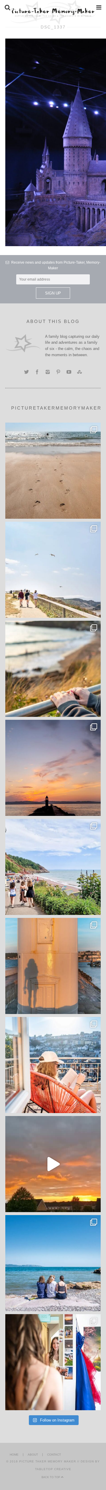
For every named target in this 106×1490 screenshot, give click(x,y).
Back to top (51, 1477)
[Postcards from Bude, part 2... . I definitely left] (53, 471)
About (33, 1454)
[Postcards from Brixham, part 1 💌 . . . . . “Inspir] (53, 1263)
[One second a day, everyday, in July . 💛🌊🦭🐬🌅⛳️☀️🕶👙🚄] (53, 1164)
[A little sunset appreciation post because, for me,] (53, 768)
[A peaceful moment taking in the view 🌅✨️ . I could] (53, 669)
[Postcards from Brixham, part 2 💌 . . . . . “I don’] (53, 867)
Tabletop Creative (53, 1469)
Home (14, 1454)
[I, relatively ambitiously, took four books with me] (53, 1065)
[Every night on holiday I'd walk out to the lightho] (53, 966)
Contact (54, 1454)
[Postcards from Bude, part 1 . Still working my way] (53, 570)
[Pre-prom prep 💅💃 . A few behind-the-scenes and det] (53, 1362)
